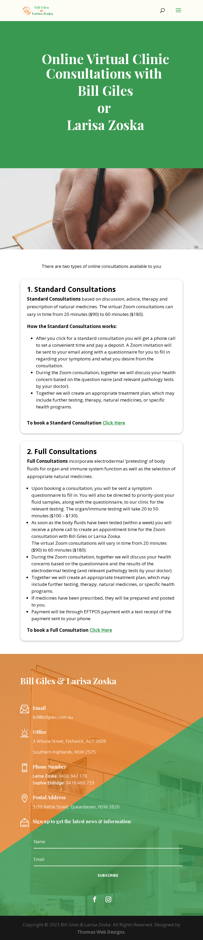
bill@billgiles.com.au (53, 717)
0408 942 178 (73, 776)
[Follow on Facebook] (94, 899)
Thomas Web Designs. (101, 932)
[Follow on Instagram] (108, 899)
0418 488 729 (80, 783)
